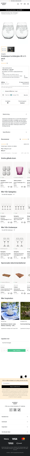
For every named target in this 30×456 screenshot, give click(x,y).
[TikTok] (19, 409)
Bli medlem (26, 76)
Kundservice (5, 416)
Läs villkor (19, 396)
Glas (11, 12)
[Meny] (28, 4)
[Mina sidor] (18, 4)
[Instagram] (15, 409)
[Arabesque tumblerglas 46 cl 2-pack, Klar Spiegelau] (15, 31)
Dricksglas (15, 12)
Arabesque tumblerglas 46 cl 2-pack (8, 14)
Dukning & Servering (5, 12)
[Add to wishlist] (9, 187)
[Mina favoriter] (21, 4)
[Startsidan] (3, 4)
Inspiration (4, 427)
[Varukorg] (24, 4)
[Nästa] (27, 31)
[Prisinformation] (6, 82)
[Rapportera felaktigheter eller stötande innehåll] (28, 153)
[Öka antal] (6, 350)
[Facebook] (11, 409)
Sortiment (4, 421)
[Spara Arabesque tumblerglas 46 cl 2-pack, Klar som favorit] (27, 350)
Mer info (26, 95)
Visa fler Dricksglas (6, 342)
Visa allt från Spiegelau (7, 194)
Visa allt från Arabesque (7, 230)
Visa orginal (14, 153)
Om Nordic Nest (6, 432)
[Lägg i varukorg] (11, 187)
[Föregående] (2, 31)
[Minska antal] (2, 350)
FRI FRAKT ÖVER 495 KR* (16, 0)
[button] (4, 63)
